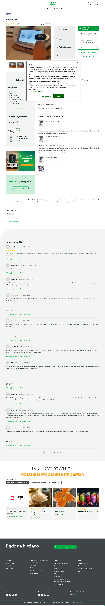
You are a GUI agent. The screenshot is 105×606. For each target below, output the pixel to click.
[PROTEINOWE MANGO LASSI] (88, 497)
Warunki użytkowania (45, 602)
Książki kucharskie (59, 571)
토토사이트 (9, 310)
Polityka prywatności (58, 602)
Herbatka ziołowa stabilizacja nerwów (17, 512)
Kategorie (8, 566)
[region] (53, 81)
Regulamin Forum (59, 584)
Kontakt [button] (56, 9)
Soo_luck (60, 514)
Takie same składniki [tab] (54, 482)
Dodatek (9, 214)
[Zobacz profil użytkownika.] (82, 41)
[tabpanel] (52, 508)
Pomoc (79, 602)
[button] (89, 3)
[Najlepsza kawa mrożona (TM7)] (40, 497)
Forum (56, 560)
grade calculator (36, 269)
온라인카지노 (10, 384)
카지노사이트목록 (11, 336)
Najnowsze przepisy (11, 568)
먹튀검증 (28, 285)
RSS (79, 571)
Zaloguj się (33, 565)
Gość (90, 40)
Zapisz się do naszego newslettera (65, 547)
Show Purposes (46, 96)
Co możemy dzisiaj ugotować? (63, 579)
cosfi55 (13, 247)
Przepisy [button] (42, 9)
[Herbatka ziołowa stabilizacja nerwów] (17, 497)
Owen (12, 295)
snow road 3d (78, 253)
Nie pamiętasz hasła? (36, 570)
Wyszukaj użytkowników (85, 568)
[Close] (77, 62)
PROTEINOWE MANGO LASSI (88, 512)
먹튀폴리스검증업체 (49, 400)
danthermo (37, 517)
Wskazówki (57, 576)
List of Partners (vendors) (36, 91)
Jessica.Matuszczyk (16, 516)
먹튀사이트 (39, 352)
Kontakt (36, 602)
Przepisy (8, 560)
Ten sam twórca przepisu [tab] (38, 482)
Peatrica (84, 515)
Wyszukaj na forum (83, 566)
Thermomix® (57, 566)
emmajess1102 (15, 265)
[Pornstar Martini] (64, 497)
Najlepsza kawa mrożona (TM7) (39, 513)
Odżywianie (57, 574)
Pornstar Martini (59, 511)
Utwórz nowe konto (35, 568)
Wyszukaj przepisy (11, 563)
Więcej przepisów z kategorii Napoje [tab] (17, 482)
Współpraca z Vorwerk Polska (62, 581)
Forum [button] (49, 9)
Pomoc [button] (63, 9)
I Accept (58, 96)
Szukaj (80, 560)
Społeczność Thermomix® (61, 563)
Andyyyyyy (14, 279)
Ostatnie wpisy (34, 573)
